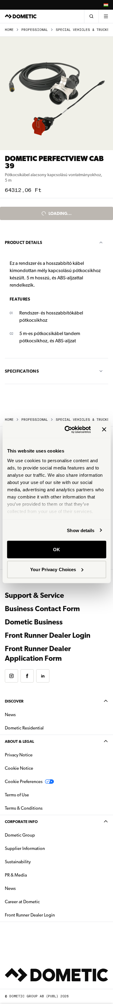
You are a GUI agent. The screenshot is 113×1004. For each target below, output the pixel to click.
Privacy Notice (19, 755)
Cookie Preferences (23, 781)
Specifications (22, 371)
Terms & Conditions (23, 808)
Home (9, 29)
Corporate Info (21, 821)
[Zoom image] (56, 93)
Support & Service (34, 595)
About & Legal (19, 741)
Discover (14, 701)
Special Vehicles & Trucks (82, 29)
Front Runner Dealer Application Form (38, 650)
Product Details (23, 242)
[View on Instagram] (11, 676)
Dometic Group (39, 835)
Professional (34, 29)
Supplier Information (25, 848)
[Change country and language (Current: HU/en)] (105, 5)
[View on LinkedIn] (42, 676)
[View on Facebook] (27, 676)
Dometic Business (34, 622)
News (29, 714)
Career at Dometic (41, 901)
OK (56, 549)
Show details (80, 530)
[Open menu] (106, 16)
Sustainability (18, 861)
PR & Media (35, 875)
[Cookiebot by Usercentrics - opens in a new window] (67, 429)
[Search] (91, 16)
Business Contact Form (42, 608)
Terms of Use (17, 795)
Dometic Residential (43, 728)
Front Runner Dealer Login (47, 635)
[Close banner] (104, 429)
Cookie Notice (19, 768)
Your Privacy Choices (53, 569)
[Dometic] (21, 16)
